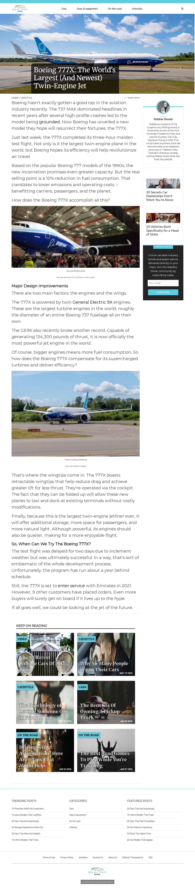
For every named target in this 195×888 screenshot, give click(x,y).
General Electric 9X (92, 302)
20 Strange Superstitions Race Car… (28, 827)
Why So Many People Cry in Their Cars (104, 666)
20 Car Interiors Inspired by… (140, 827)
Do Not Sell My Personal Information (97, 882)
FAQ (150, 857)
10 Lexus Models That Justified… (27, 815)
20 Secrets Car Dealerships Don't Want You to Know (159, 196)
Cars (64, 9)
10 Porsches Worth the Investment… (28, 808)
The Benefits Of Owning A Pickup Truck (100, 711)
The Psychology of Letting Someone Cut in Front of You (43, 711)
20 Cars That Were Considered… (26, 833)
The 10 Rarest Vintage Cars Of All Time (40, 663)
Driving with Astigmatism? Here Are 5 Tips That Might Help (41, 757)
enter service (71, 585)
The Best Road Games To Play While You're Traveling (105, 760)
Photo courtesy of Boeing (76, 460)
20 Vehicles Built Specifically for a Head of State (162, 231)
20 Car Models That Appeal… (140, 840)
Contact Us (98, 857)
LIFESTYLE (26, 98)
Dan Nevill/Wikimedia (75, 271)
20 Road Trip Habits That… (139, 833)
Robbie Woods (133, 97)
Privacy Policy (66, 857)
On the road (115, 9)
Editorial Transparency (132, 857)
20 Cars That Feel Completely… (141, 821)
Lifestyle (137, 9)
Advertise (83, 857)
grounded (49, 121)
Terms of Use (49, 857)
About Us (112, 857)
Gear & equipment (87, 9)
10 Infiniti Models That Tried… (25, 840)
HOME (15, 98)
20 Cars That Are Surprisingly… (26, 821)
